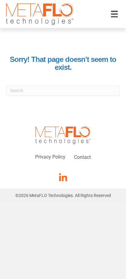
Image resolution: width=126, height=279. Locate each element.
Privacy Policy (50, 157)
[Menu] (114, 14)
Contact (82, 157)
